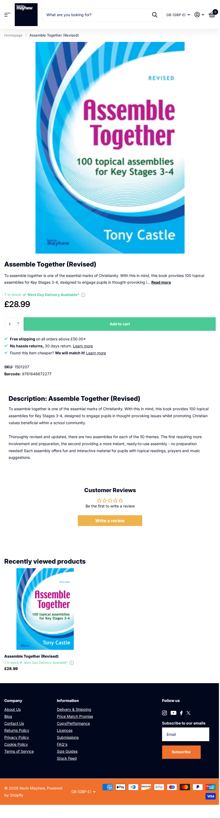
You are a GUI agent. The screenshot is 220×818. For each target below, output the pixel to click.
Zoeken (154, 14)
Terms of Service (19, 751)
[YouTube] (173, 713)
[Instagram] (164, 713)
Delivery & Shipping (74, 709)
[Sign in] (199, 15)
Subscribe (181, 751)
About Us (12, 709)
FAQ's (62, 744)
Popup (83, 294)
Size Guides (67, 751)
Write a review (110, 520)
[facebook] (181, 713)
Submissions (68, 737)
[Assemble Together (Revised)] (45, 609)
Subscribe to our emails (184, 723)
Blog (8, 716)
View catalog (7, 14)
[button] (19, 319)
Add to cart (120, 324)
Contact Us (14, 723)
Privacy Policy (16, 737)
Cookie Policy (16, 744)
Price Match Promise (75, 716)
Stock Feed (67, 758)
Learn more (83, 346)
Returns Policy (16, 730)
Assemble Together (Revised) (31, 656)
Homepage (13, 35)
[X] (188, 713)
